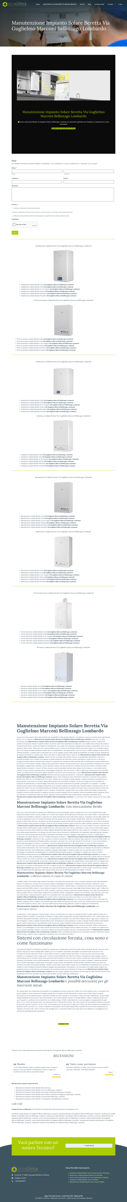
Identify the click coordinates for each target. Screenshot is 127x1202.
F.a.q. (121, 4)
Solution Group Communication (76, 1198)
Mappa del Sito (78, 1196)
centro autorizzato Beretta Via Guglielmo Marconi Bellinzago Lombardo (55, 1120)
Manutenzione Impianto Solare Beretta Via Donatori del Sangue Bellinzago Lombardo (43, 1092)
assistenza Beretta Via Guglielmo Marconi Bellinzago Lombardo (79, 1114)
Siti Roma (89, 1198)
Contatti (110, 4)
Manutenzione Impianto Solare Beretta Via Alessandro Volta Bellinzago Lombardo (42, 1099)
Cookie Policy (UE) (67, 1196)
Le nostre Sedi (99, 4)
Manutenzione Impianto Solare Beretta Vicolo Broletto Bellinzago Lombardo (40, 1096)
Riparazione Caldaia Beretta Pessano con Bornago (86, 1175)
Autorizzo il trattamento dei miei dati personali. (27, 208)
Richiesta (15, 186)
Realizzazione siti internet (58, 1198)
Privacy (15, 204)
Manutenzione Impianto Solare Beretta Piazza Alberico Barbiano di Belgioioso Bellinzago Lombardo (48, 1094)
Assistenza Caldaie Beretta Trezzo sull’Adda (84, 1179)
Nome (14, 168)
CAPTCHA (15, 219)
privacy (71, 212)
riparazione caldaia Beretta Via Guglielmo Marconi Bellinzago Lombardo (70, 1116)
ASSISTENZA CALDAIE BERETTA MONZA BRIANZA (60, 4)
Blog (89, 4)
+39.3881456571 (20, 1181)
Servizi (82, 4)
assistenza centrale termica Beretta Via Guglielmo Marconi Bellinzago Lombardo (58, 1122)
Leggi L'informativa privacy (52, 1196)
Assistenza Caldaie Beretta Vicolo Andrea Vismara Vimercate (89, 1173)
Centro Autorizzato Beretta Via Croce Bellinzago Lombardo (89, 1177)
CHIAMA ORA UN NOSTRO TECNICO (63, 128)
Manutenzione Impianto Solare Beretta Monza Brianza (33, 1088)
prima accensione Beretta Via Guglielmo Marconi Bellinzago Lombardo (62, 1118)
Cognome (66, 174)
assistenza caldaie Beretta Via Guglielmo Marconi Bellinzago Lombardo (35, 1114)
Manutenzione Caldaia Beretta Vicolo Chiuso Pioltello (87, 1182)
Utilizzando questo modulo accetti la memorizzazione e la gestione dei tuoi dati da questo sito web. (41, 216)
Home (38, 4)
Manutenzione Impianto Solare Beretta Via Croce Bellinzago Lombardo (39, 1090)
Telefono (15, 178)
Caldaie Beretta (17, 1109)
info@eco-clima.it (20, 1178)
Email (66, 178)
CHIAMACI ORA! (63, 1024)
